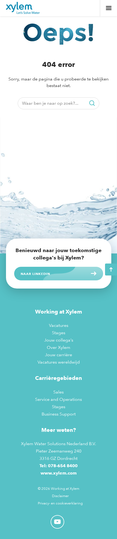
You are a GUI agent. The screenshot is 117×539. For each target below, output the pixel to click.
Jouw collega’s (58, 340)
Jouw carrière (58, 354)
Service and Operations (58, 399)
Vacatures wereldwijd (59, 362)
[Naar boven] (111, 269)
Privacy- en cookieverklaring (60, 503)
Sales (58, 392)
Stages (58, 332)
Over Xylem (58, 347)
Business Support (59, 414)
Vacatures (58, 325)
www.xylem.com (59, 473)
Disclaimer (60, 496)
